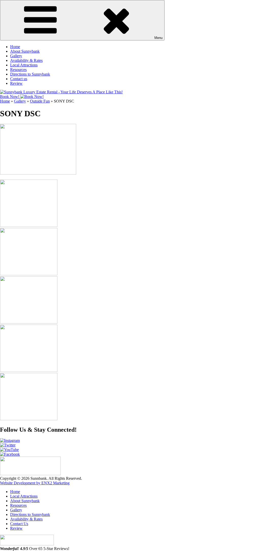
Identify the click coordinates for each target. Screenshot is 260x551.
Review (16, 83)
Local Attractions (24, 65)
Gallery (16, 56)
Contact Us (19, 523)
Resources (18, 69)
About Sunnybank (25, 51)
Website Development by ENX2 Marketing (35, 483)
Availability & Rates (26, 60)
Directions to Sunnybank (30, 74)
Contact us (18, 79)
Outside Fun (40, 101)
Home (15, 47)
